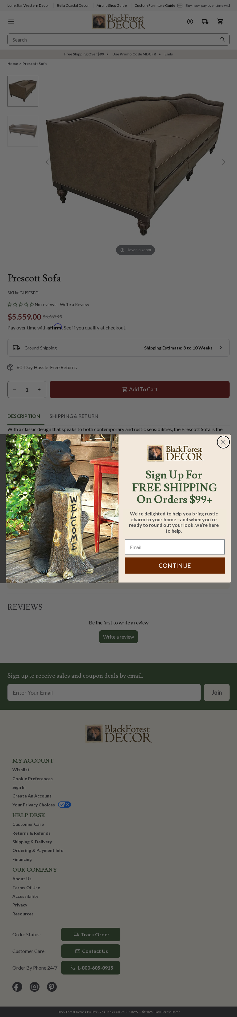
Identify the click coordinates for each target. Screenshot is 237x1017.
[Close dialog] (223, 442)
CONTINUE (175, 565)
